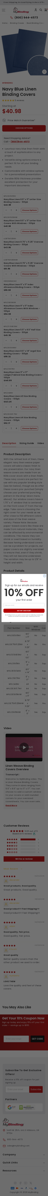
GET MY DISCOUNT (24, 611)
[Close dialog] (44, 576)
